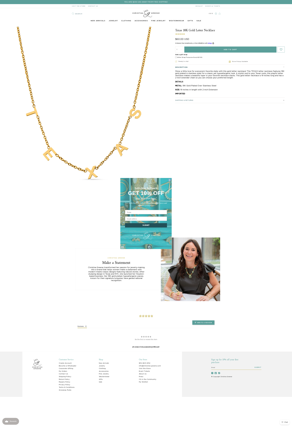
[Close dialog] (169, 180)
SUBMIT (146, 225)
